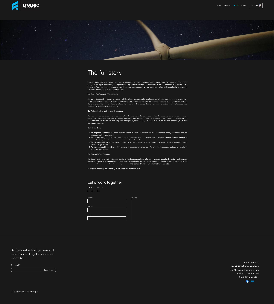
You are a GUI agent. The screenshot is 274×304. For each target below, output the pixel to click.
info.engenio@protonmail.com (245, 266)
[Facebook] (95, 191)
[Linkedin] (252, 281)
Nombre (90, 197)
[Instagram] (91, 191)
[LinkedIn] (88, 191)
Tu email (15, 265)
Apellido (90, 206)
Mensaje (134, 197)
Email (89, 214)
